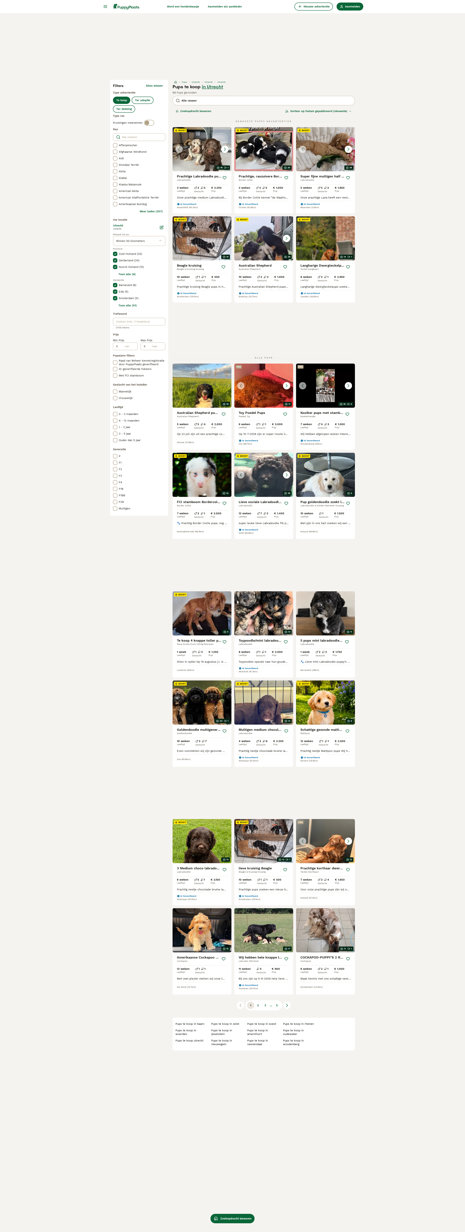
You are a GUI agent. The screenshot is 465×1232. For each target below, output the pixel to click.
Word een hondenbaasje (183, 6)
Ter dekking (124, 109)
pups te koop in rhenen (298, 1024)
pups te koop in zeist (225, 1024)
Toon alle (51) (127, 305)
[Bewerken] (161, 227)
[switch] (149, 123)
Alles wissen (154, 85)
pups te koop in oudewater (293, 1032)
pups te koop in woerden (185, 1032)
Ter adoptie (142, 100)
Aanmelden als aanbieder (225, 6)
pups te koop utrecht (189, 1040)
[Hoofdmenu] (105, 6)
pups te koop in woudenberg (293, 1042)
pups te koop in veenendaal (257, 1042)
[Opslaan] (224, 177)
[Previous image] (179, 149)
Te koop (121, 100)
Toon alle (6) (127, 274)
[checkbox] (115, 145)
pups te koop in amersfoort (257, 1032)
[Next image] (225, 149)
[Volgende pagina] (287, 1005)
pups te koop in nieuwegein (221, 1042)
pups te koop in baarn (189, 1024)
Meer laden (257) (151, 211)
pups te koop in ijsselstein (221, 1032)
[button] (202, 149)
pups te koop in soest (261, 1024)
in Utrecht (212, 86)
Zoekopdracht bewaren (195, 111)
